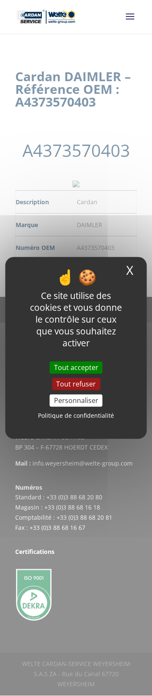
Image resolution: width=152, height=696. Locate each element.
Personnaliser (76, 400)
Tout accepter (76, 367)
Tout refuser (76, 384)
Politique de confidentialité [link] (76, 415)
